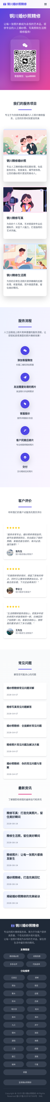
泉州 (13, 1017)
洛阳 (36, 1033)
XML (41, 1096)
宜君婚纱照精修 (25, 1082)
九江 (13, 1025)
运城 (36, 993)
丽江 (13, 1056)
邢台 (13, 985)
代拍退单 (36, 964)
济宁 (36, 1025)
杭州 (37, 1009)
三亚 (13, 1048)
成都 (36, 1048)
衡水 (13, 993)
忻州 (13, 1001)
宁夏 (36, 1064)
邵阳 (13, 1040)
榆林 (13, 1064)
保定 (36, 985)
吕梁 (36, 1001)
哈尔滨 (14, 1009)
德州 (13, 1033)
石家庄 (14, 977)
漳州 (36, 1017)
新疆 (25, 1072)
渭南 (36, 1056)
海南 (36, 1040)
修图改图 (36, 956)
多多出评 (13, 964)
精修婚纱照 (14, 956)
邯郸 (37, 977)
